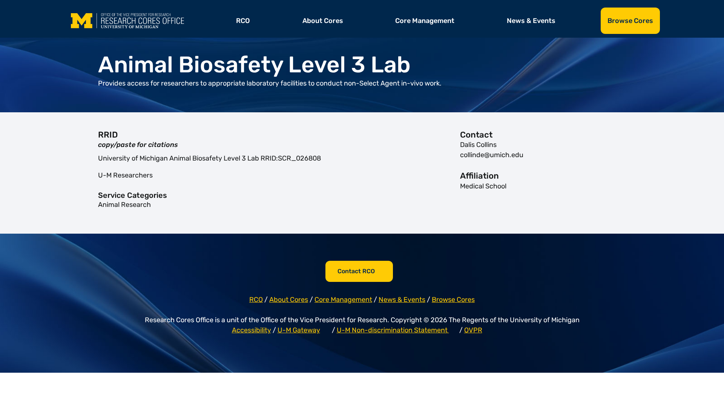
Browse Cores (630, 21)
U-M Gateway (299, 330)
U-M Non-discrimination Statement (393, 330)
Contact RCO (356, 271)
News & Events (531, 21)
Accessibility (251, 330)
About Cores (322, 21)
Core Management (424, 21)
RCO (243, 21)
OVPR (473, 330)
